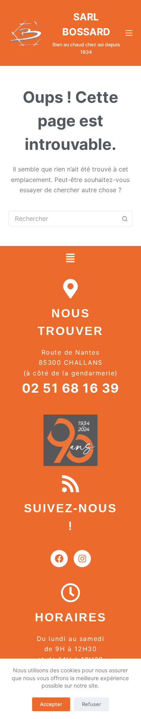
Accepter (51, 704)
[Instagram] (82, 558)
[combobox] (63, 218)
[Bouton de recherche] (124, 218)
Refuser (91, 704)
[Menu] (128, 32)
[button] (70, 258)
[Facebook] (59, 558)
